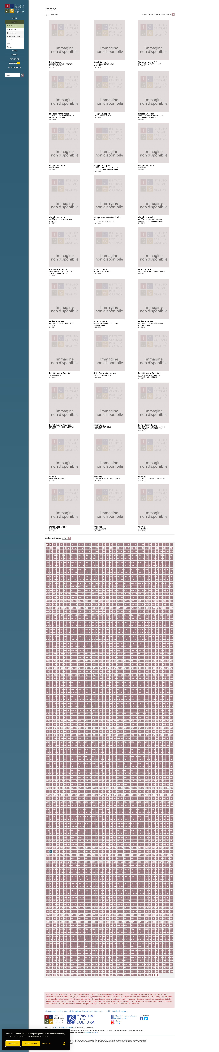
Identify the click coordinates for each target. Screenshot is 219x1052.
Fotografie (14, 59)
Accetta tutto (13, 1043)
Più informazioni (78, 62)
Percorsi (14, 63)
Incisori (9, 40)
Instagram (117, 1021)
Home (14, 18)
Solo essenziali (31, 1043)
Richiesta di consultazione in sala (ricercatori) (85, 1011)
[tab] (15, 33)
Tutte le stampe (12, 26)
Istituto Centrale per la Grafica (55, 1011)
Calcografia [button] (12, 33)
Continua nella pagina (53, 538)
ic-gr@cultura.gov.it (91, 1032)
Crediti (107, 1011)
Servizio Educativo (120, 1018)
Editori (9, 43)
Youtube (116, 1023)
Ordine (144, 15)
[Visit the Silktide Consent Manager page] (64, 1043)
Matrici (14, 51)
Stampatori (10, 47)
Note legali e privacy (119, 1011)
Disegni (14, 55)
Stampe (14, 22)
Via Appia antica (14, 67)
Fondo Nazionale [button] (14, 36)
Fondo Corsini (11, 29)
